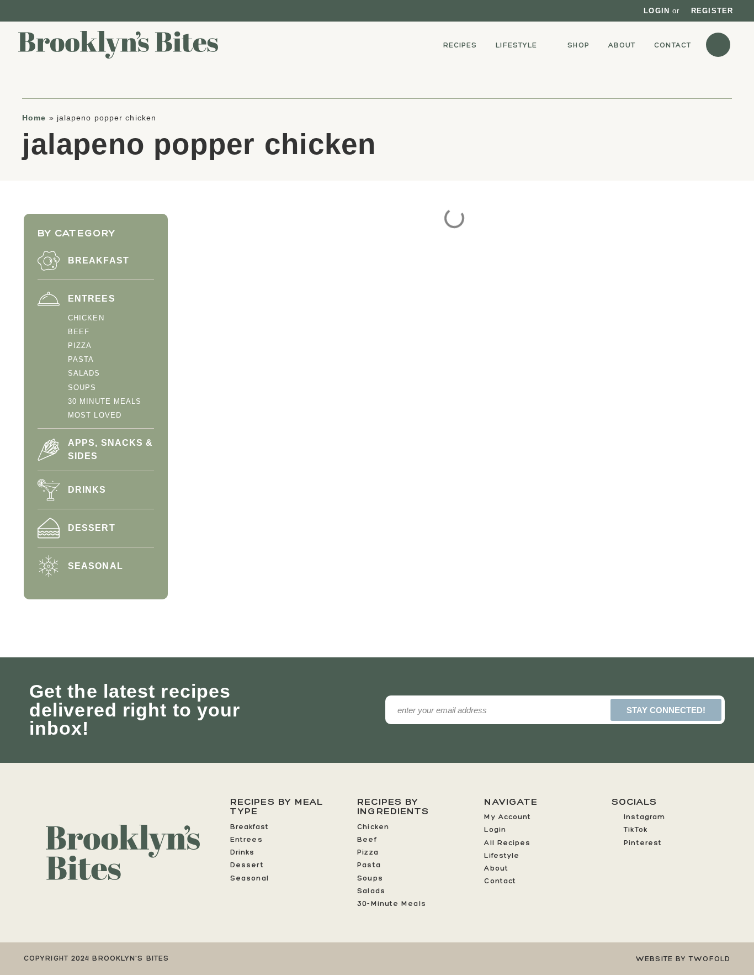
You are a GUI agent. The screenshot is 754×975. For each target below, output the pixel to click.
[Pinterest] (48, 11)
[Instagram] (23, 11)
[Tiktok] (35, 11)
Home (34, 118)
